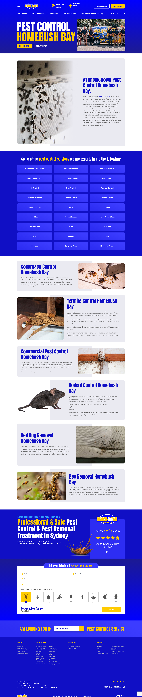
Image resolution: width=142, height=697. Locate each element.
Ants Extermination (40, 645)
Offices (98, 651)
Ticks (50, 653)
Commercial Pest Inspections (74, 649)
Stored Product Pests (54, 649)
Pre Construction (115, 653)
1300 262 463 (117, 6)
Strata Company (21, 651)
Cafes (98, 648)
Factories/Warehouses (102, 653)
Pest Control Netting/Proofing (92, 13)
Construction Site (69, 13)
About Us (19, 645)
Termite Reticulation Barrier (117, 651)
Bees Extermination (40, 648)
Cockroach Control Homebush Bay (38, 269)
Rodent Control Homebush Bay (93, 388)
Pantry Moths (52, 651)
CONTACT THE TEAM (41, 46)
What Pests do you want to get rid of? (36, 589)
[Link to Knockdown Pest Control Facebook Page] (111, 682)
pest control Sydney (104, 96)
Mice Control (38, 654)
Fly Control (38, 653)
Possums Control (39, 656)
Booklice (51, 646)
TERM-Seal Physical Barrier (117, 649)
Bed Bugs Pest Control (41, 646)
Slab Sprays (114, 648)
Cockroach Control (40, 649)
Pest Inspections (38, 13)
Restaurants (100, 649)
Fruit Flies (51, 654)
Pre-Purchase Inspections (74, 646)
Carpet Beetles (52, 648)
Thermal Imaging (72, 648)
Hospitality (99, 646)
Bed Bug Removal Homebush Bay (37, 438)
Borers (50, 645)
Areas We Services (21, 648)
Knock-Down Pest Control (23, 649)
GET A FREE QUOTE (102, 6)
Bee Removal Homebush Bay (91, 479)
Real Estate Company (22, 653)
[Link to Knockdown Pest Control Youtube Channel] (120, 682)
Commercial (53, 13)
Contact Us (20, 646)
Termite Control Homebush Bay (92, 303)
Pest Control (22, 13)
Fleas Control (39, 651)
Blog (18, 654)
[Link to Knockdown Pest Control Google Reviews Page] (124, 682)
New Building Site (115, 645)
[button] (18, 5)
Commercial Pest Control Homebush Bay (44, 354)
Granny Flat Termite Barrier (117, 646)
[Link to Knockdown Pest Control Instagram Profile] (114, 682)
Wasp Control (52, 656)
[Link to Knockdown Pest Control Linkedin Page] (117, 682)
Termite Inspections (72, 645)
